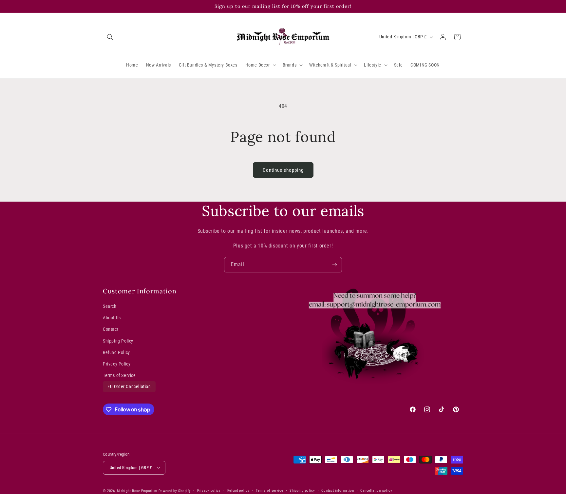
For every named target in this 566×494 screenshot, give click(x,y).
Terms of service (269, 490)
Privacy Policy (116, 363)
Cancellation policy (376, 490)
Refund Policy (116, 352)
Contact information (337, 490)
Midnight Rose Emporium (137, 490)
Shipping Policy (118, 341)
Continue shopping (283, 170)
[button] (110, 37)
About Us (112, 318)
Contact (110, 329)
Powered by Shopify (175, 490)
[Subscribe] (334, 264)
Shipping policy (302, 490)
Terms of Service (119, 375)
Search (110, 306)
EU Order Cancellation (129, 386)
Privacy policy (209, 490)
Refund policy (238, 490)
